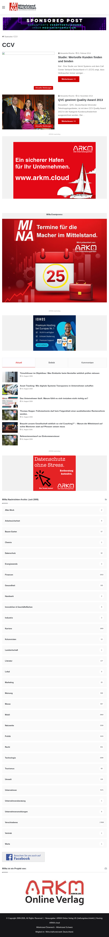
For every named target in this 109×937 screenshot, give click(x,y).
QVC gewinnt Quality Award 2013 (80, 99)
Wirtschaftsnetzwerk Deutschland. (60, 932)
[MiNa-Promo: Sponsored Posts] (54, 24)
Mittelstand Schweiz (64, 927)
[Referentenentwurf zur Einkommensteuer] (10, 440)
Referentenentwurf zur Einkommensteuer (39, 436)
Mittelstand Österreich (45, 927)
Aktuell (19, 362)
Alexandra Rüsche (67, 53)
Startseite (8, 37)
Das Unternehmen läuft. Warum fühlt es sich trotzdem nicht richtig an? (54, 398)
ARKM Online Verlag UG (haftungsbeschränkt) (75, 918)
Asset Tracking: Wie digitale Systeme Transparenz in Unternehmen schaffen (56, 386)
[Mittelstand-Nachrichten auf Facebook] (23, 861)
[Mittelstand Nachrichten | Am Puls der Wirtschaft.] (22, 7)
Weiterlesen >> (69, 79)
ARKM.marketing (54, 134)
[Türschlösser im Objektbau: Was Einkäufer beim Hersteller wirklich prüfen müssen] (10, 377)
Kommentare (87, 362)
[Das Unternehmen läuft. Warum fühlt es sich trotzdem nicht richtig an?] (10, 402)
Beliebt (52, 362)
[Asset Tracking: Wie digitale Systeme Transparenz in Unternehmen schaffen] (10, 389)
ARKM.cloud (54, 923)
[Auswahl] (3, 8)
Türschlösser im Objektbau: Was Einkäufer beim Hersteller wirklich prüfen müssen (59, 373)
